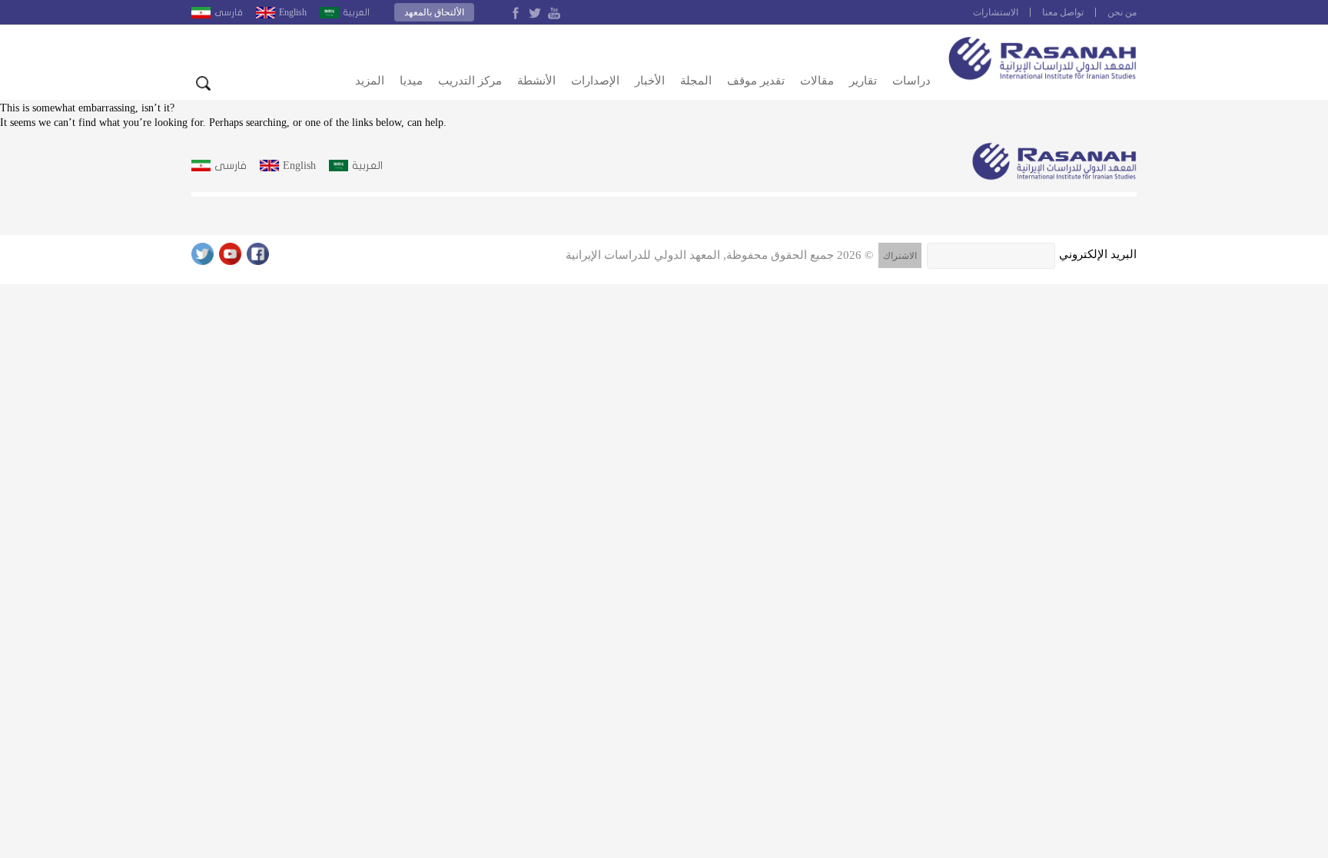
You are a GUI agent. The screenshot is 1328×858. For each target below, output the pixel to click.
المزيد (369, 81)
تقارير (863, 81)
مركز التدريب (470, 81)
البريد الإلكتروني (1098, 254)
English (293, 12)
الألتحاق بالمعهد (434, 12)
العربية (356, 12)
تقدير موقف (756, 81)
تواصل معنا (1063, 12)
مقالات (817, 81)
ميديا (411, 81)
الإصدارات (595, 81)
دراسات (911, 81)
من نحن (1122, 12)
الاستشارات (995, 12)
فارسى (228, 12)
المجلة (696, 81)
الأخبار (650, 81)
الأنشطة (536, 81)
